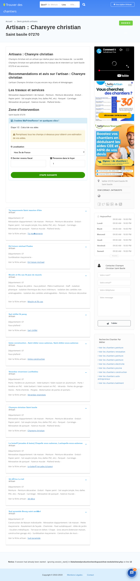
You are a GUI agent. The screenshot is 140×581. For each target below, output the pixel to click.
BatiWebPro (114, 564)
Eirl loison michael (36, 262)
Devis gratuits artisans (27, 21)
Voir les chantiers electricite (111, 364)
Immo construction (36, 359)
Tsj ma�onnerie (35, 233)
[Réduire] (125, 536)
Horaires (115, 255)
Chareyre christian (36, 430)
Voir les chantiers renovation (111, 351)
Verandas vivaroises (37, 394)
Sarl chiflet (32, 330)
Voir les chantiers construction (112, 372)
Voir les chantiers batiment (111, 383)
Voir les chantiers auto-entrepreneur (109, 377)
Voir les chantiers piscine (110, 368)
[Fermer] (131, 536)
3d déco (31, 498)
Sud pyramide (34, 538)
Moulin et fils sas (35, 301)
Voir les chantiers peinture (110, 347)
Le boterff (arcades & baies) (40, 466)
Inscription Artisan (123, 4)
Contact (90, 575)
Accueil (9, 21)
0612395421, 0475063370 (110, 190)
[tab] (48, 211)
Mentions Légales (74, 575)
